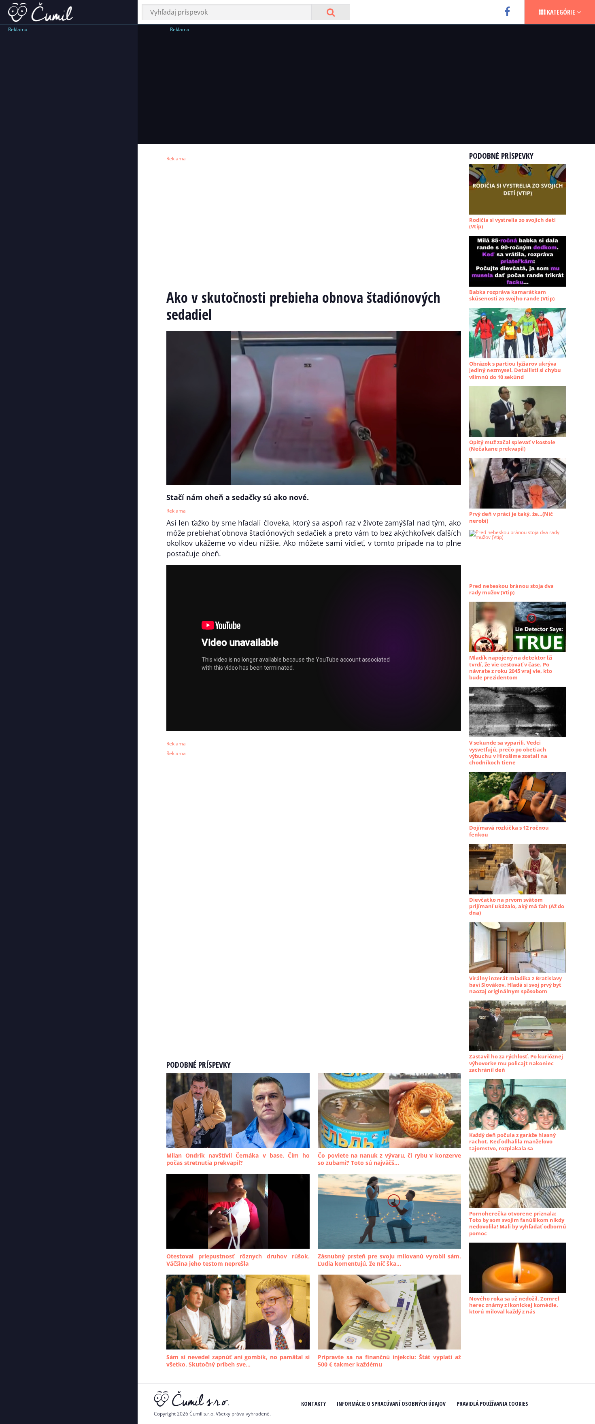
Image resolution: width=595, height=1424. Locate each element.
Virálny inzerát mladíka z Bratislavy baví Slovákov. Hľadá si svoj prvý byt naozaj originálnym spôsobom (515, 985)
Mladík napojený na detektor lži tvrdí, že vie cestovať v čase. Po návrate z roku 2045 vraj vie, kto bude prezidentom (510, 667)
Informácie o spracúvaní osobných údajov (391, 1403)
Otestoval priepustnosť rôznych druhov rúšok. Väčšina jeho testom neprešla (238, 1259)
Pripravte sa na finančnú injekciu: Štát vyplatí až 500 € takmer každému (389, 1360)
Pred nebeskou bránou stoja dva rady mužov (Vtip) (511, 589)
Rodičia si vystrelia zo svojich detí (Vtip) (512, 223)
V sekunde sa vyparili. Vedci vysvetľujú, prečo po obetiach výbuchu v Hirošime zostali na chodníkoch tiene (508, 752)
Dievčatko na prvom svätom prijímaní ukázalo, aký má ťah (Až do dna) (516, 906)
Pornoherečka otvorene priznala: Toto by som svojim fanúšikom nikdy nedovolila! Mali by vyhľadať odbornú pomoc (517, 1223)
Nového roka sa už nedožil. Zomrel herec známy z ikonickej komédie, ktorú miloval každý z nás (514, 1305)
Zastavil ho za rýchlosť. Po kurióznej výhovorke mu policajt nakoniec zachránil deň (516, 1063)
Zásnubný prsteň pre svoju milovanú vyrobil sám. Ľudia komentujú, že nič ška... (389, 1259)
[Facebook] (507, 12)
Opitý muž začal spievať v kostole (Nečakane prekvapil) (512, 445)
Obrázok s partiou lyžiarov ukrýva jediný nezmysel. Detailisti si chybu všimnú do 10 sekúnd (515, 370)
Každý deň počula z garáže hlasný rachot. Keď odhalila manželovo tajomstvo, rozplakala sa (512, 1141)
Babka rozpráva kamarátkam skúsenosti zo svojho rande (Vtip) (512, 295)
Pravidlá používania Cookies (492, 1403)
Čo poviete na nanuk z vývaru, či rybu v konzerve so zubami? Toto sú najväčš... (389, 1159)
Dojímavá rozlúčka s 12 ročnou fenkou (509, 831)
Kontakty (313, 1403)
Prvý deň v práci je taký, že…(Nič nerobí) (511, 517)
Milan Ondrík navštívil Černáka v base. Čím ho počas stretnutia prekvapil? (238, 1159)
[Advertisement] (69, 155)
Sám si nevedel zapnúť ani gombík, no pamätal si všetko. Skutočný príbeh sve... (238, 1360)
